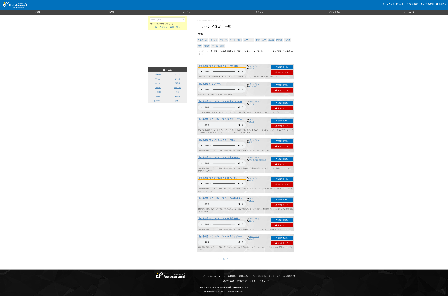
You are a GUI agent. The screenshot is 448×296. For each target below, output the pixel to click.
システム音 (203, 40)
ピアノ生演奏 (334, 12)
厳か (251, 180)
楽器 (222, 46)
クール (251, 68)
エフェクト (249, 40)
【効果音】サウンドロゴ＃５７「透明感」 (219, 66)
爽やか (251, 201)
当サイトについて (396, 4)
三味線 (251, 160)
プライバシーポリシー (259, 281)
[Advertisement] (167, 48)
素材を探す (244, 276)
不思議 (177, 83)
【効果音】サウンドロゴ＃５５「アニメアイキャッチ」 (226, 119)
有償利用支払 (282, 67)
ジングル (186, 12)
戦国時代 (262, 160)
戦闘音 (271, 40)
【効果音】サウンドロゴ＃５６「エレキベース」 (222, 101)
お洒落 (251, 239)
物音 (200, 46)
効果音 (37, 12)
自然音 (279, 40)
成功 (255, 86)
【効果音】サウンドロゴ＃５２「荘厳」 (218, 178)
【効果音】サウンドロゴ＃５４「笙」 (217, 139)
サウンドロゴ (236, 40)
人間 (264, 40)
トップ (201, 276)
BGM (111, 12)
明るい (158, 79)
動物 (258, 40)
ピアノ (177, 101)
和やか (251, 221)
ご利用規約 (413, 4)
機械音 (207, 46)
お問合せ (442, 4)
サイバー (157, 83)
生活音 (287, 40)
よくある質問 (428, 4)
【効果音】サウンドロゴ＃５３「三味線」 (219, 157)
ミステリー (158, 101)
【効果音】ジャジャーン (210, 83)
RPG (251, 86)
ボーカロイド (409, 12)
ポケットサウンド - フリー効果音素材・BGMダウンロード (224, 287)
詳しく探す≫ (161, 27)
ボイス (215, 46)
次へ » (225, 259)
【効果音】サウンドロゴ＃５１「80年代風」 (220, 198)
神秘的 (158, 74)
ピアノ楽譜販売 (259, 276)
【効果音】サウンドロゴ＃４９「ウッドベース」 (222, 236)
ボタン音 (214, 40)
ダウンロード (282, 72)
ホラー (177, 74)
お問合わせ (242, 281)
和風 (251, 142)
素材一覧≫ (175, 27)
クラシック (260, 12)
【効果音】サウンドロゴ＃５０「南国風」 (219, 218)
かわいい (177, 88)
